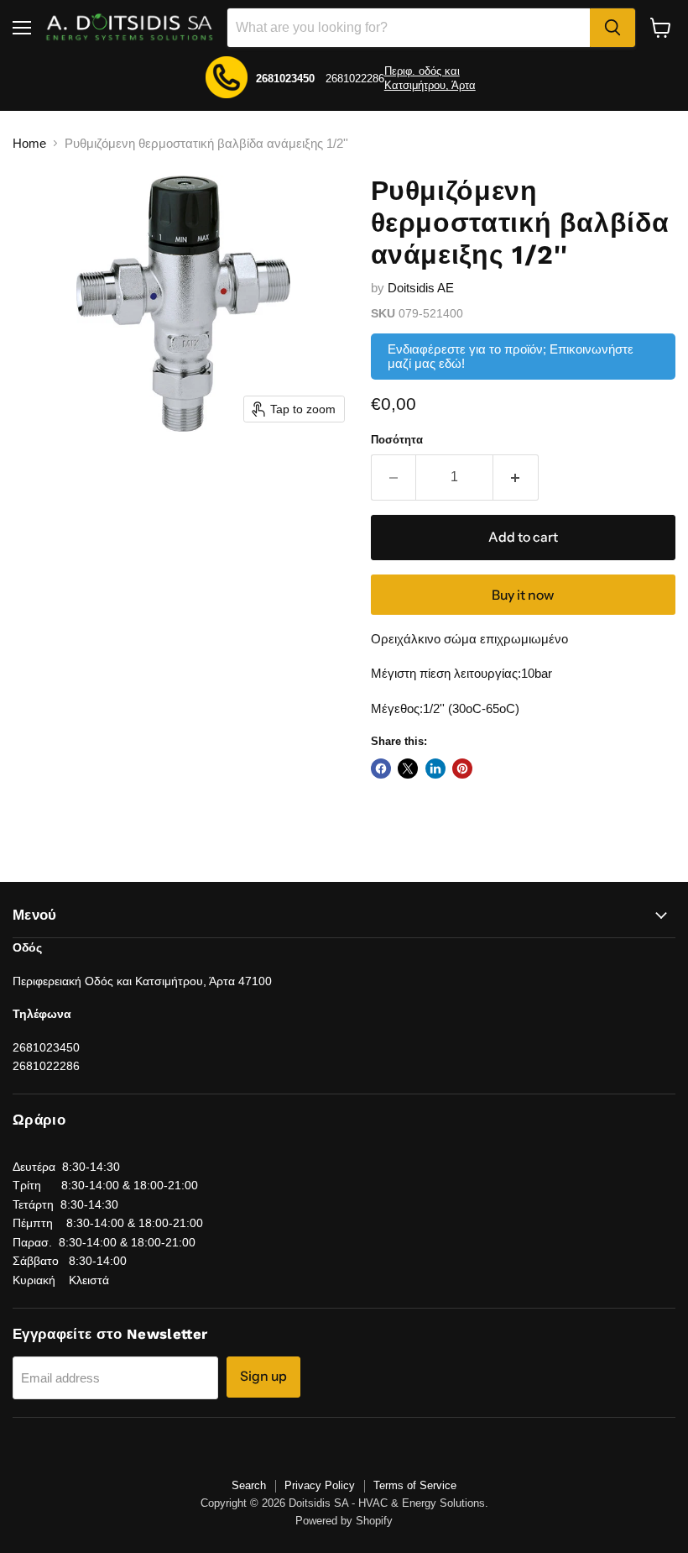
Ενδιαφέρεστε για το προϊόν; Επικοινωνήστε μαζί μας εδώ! (510, 356)
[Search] (612, 27)
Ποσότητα (397, 439)
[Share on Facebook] (381, 768)
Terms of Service (414, 1485)
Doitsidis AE (421, 288)
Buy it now (523, 595)
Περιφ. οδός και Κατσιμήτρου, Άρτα (430, 78)
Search (249, 1485)
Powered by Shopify (344, 1520)
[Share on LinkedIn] (435, 768)
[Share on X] (408, 768)
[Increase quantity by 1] (516, 477)
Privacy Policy (319, 1485)
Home (29, 143)
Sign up (263, 1376)
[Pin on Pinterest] (462, 768)
